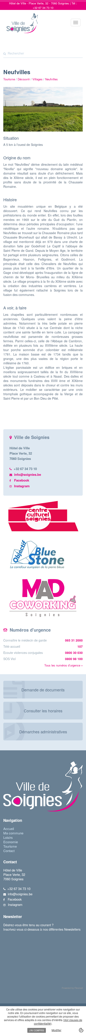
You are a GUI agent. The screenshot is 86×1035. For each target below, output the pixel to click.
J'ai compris (36, 1030)
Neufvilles (51, 79)
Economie (10, 841)
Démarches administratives (43, 731)
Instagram (22, 486)
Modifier (56, 1030)
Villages (37, 79)
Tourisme (10, 846)
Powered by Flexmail (72, 988)
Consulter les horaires (43, 710)
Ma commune (13, 833)
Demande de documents (43, 690)
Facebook (21, 480)
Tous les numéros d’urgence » (63, 665)
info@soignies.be (27, 474)
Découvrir (24, 79)
